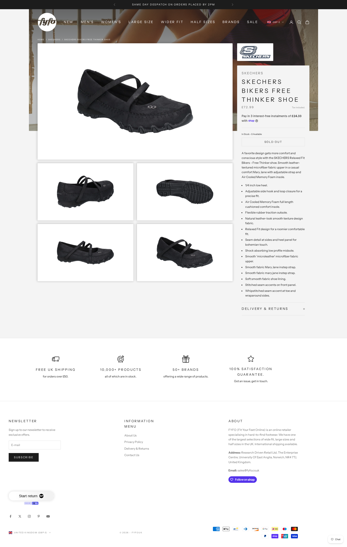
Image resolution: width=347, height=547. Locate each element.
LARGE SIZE (141, 22)
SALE (252, 22)
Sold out (273, 142)
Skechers (54, 39)
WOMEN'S (111, 22)
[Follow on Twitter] (20, 516)
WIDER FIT (172, 22)
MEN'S (87, 22)
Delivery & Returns (136, 448)
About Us (130, 435)
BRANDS (231, 22)
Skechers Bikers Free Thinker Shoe (87, 39)
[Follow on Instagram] (29, 516)
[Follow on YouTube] (48, 516)
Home (41, 39)
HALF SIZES (203, 22)
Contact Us (131, 455)
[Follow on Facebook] (10, 516)
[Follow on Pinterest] (38, 516)
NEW (69, 22)
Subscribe (23, 457)
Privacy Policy (133, 442)
